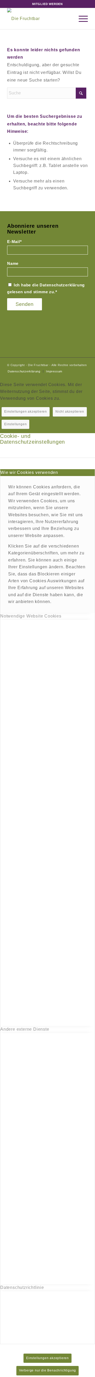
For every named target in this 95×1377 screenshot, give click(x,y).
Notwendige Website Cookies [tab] (30, 616)
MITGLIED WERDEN (47, 4)
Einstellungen (15, 424)
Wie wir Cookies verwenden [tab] (29, 472)
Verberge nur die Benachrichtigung (47, 1370)
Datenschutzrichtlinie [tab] (22, 1287)
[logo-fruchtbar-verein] (39, 18)
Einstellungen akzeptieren (25, 411)
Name (12, 263)
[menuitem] (80, 18)
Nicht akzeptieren (69, 411)
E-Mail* (14, 242)
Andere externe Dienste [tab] (24, 1029)
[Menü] (80, 18)
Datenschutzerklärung (62, 285)
